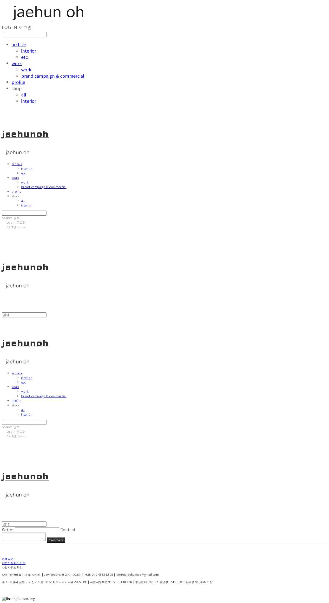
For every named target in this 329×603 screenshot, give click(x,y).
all (23, 94)
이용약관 (8, 559)
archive (19, 44)
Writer (8, 529)
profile (18, 82)
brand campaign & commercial (52, 76)
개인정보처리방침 (14, 563)
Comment (56, 540)
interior (28, 51)
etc (24, 57)
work (17, 63)
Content (68, 529)
